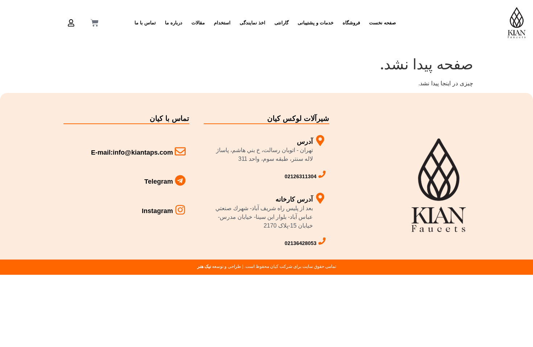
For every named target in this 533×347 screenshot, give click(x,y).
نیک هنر (204, 266)
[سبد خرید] (94, 23)
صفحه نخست (382, 22)
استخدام (222, 22)
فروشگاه (351, 22)
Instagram (157, 211)
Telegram (158, 181)
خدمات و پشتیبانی (316, 22)
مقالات (198, 22)
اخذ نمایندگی (252, 22)
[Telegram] (180, 180)
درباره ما (173, 22)
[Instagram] (180, 209)
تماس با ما (145, 22)
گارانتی (281, 22)
